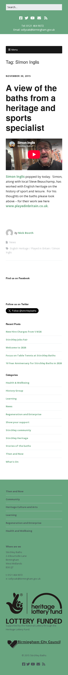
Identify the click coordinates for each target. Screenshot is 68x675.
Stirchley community (18, 430)
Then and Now (14, 453)
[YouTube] (32, 18)
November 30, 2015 (18, 76)
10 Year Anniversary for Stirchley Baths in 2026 (34, 363)
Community (13, 499)
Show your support (17, 422)
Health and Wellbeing (19, 530)
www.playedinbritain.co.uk (27, 206)
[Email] (39, 18)
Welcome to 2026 (16, 347)
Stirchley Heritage (17, 438)
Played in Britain (40, 248)
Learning (11, 398)
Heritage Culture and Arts (22, 507)
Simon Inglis (15, 176)
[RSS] (46, 18)
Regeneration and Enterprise (23, 414)
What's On (12, 461)
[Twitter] (26, 18)
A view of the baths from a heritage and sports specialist (31, 108)
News (12, 242)
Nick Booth (25, 233)
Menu (14, 49)
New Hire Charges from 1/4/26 (23, 331)
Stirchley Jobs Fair (17, 339)
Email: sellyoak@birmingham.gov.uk (34, 29)
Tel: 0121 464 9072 (32, 25)
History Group (14, 390)
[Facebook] (21, 18)
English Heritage (19, 248)
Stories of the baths (18, 445)
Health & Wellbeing (17, 382)
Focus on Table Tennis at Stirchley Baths (30, 355)
